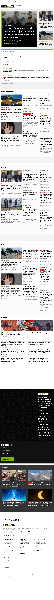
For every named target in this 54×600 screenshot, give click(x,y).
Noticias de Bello (5, 107)
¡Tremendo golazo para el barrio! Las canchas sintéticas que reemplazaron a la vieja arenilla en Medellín (46, 121)
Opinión (21, 550)
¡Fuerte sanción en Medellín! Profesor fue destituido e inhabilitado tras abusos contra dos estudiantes (11, 139)
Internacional (7, 546)
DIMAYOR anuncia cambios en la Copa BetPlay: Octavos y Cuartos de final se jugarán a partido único (12, 360)
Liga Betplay (38, 549)
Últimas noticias (10, 2)
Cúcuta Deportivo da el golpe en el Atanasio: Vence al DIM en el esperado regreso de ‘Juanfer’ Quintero (25, 70)
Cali (2, 245)
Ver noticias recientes (7, 83)
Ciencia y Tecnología (9, 550)
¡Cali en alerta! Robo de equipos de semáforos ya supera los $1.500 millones (46, 44)
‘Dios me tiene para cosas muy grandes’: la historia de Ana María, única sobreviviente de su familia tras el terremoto (30, 290)
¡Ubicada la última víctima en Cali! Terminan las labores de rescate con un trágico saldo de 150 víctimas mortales (45, 274)
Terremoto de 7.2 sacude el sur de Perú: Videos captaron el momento (40, 483)
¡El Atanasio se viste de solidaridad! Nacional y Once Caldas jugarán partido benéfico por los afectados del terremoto (39, 351)
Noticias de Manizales (9, 540)
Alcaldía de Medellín (24, 544)
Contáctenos (7, 567)
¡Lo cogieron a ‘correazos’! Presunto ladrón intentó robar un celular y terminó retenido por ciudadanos (30, 211)
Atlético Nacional (8, 549)
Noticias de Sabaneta (24, 542)
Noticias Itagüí (8, 543)
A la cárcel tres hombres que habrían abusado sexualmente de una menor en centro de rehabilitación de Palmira (10, 291)
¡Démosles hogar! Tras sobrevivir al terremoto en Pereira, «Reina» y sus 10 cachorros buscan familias (14, 484)
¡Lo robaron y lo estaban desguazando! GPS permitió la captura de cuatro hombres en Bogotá (46, 25)
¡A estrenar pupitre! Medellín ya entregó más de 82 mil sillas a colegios (29, 117)
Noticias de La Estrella (40, 542)
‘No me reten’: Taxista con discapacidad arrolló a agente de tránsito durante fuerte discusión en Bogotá (46, 217)
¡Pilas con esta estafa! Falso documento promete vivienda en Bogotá (45, 176)
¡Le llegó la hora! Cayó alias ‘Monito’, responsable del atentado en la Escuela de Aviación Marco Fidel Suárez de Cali (46, 297)
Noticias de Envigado (39, 540)
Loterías (37, 546)
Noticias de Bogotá (43, 21)
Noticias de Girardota (9, 544)
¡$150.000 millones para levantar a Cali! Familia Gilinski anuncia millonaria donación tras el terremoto (30, 271)
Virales (5, 467)
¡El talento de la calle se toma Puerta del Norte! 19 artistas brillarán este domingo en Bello (11, 111)
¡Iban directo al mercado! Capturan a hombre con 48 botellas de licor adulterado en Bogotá (11, 215)
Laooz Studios (17, 576)
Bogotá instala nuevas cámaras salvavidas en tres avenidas (30, 194)
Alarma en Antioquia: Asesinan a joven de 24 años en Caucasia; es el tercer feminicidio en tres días (27, 56)
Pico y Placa (48, 2)
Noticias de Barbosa (24, 543)
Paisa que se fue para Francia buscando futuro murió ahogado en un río (46, 100)
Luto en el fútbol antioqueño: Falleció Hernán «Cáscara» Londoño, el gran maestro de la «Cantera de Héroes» (38, 360)
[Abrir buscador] (15, 2)
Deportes (37, 547)
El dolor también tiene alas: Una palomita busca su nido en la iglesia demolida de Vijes (46, 253)
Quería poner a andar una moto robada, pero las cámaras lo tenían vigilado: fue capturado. (46, 196)
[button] (3, 2)
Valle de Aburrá (7, 92)
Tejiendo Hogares (39, 551)
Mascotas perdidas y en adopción (12, 551)
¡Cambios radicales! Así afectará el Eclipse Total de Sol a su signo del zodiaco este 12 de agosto (13, 503)
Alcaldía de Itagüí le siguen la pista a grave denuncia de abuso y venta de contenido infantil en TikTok (46, 142)
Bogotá (4, 167)
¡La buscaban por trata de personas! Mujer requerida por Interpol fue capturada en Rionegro (19, 33)
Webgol (4, 318)
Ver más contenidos (6, 459)
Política (37, 550)
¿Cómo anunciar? (8, 562)
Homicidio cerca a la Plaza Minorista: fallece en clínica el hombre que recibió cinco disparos (31, 134)
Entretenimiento (23, 547)
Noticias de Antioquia (9, 25)
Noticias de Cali (43, 41)
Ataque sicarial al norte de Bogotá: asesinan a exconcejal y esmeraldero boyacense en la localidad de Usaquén (30, 177)
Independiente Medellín (25, 549)
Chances (22, 546)
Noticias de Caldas (9, 542)
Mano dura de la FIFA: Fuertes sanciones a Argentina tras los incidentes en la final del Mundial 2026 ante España (40, 342)
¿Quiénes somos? (8, 560)
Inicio (6, 538)
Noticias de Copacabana (40, 543)
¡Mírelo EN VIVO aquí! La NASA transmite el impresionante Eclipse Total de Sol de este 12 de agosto (40, 503)
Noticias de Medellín (45, 113)
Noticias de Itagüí (44, 136)
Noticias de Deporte (7, 68)
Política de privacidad (9, 565)
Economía (7, 547)
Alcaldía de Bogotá (39, 544)
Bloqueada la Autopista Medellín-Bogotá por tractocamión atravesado (30, 99)
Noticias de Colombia (40, 539)
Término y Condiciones (9, 564)
